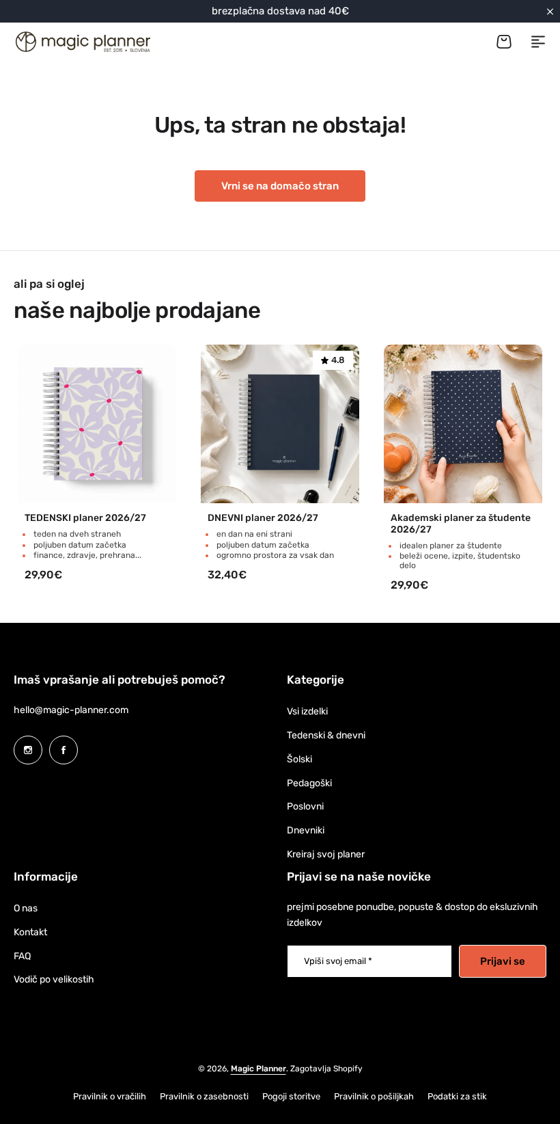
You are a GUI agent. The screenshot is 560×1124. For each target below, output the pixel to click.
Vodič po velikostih (54, 979)
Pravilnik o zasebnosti (204, 1096)
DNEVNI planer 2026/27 (263, 518)
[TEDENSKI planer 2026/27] (97, 424)
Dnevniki (305, 830)
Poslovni (305, 806)
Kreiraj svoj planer (326, 854)
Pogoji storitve (291, 1096)
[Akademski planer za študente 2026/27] (463, 424)
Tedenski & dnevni (326, 735)
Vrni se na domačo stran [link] (280, 186)
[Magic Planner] (82, 41)
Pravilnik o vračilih (109, 1096)
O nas (26, 908)
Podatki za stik (457, 1096)
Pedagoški (309, 783)
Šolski (299, 759)
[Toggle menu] (538, 42)
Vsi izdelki (307, 711)
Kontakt (30, 932)
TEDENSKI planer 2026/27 (85, 518)
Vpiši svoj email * (338, 961)
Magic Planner (258, 1068)
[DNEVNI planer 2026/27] (280, 424)
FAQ (22, 956)
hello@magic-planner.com (71, 710)
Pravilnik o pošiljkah (374, 1096)
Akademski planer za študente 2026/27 (461, 524)
